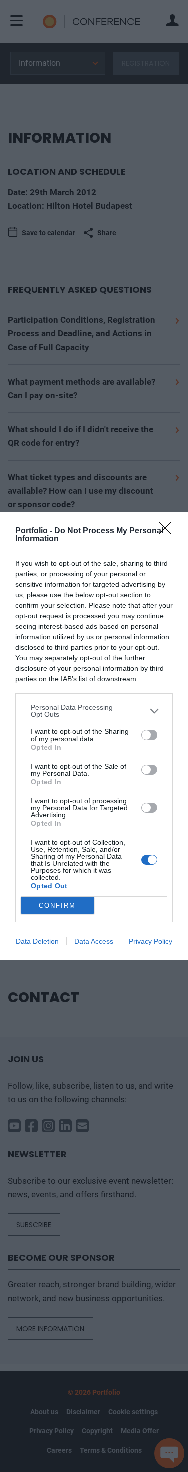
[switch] (149, 735)
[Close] (168, 531)
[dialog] (94, 736)
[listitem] (94, 711)
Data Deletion (37, 941)
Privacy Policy (150, 941)
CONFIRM (57, 905)
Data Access (93, 941)
